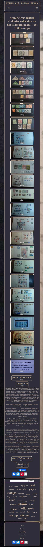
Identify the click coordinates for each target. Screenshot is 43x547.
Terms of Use (22, 535)
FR (23, 538)
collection (27, 508)
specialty (34, 494)
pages (32, 489)
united (15, 497)
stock (26, 501)
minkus (21, 493)
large (9, 497)
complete (23, 496)
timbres (11, 489)
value (35, 497)
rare (30, 497)
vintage (24, 485)
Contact (22, 529)
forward (11, 512)
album (22, 504)
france (14, 509)
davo (29, 512)
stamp (13, 515)
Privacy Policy (22, 532)
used (32, 485)
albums (24, 515)
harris (35, 512)
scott (31, 504)
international (20, 501)
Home (22, 525)
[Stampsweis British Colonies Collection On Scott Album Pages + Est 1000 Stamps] (22, 39)
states (33, 516)
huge (25, 518)
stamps (11, 493)
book (10, 486)
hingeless (28, 494)
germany (20, 518)
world (13, 504)
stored (22, 512)
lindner (16, 486)
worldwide (21, 489)
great (17, 512)
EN (21, 538)
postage (32, 500)
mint (12, 500)
